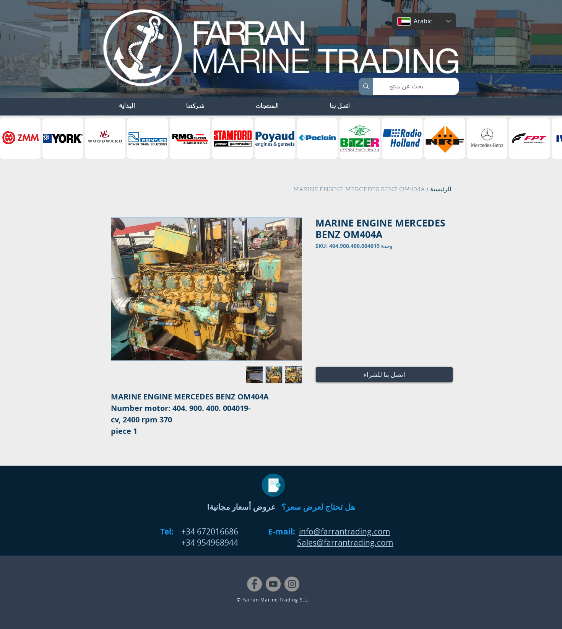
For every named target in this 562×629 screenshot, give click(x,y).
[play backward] (9, 138)
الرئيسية (440, 190)
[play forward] (552, 138)
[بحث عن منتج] (366, 86)
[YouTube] (273, 584)
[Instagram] (291, 584)
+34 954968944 (209, 542)
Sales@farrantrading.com (345, 542)
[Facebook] (254, 584)
